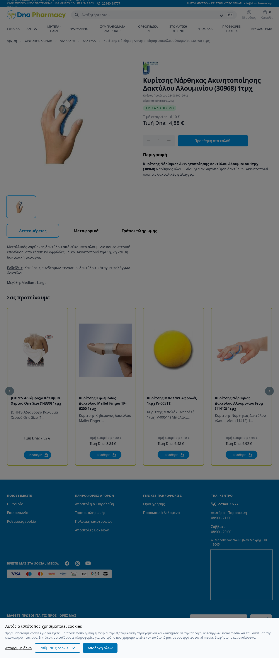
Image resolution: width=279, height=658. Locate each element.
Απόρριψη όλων (18, 648)
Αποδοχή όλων (100, 648)
